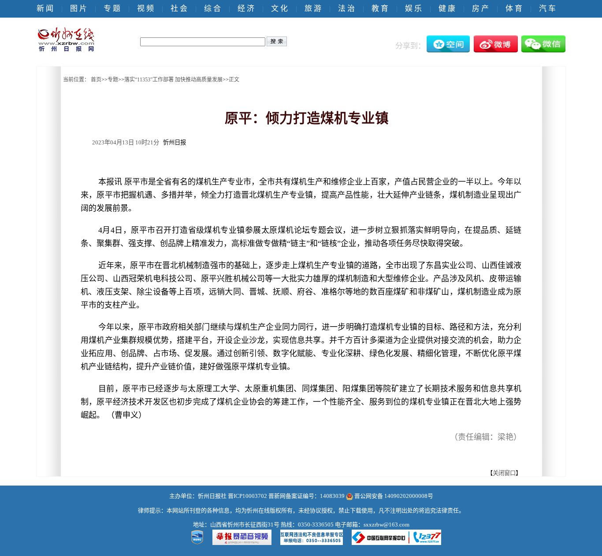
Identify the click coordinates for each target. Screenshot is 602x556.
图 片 (78, 8)
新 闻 (45, 8)
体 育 (513, 8)
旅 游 (313, 8)
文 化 (279, 8)
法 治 (346, 8)
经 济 (246, 8)
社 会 (179, 8)
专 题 (112, 8)
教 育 (380, 8)
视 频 (145, 8)
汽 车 (547, 8)
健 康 (446, 8)
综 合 (212, 8)
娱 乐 (413, 8)
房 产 (480, 8)
